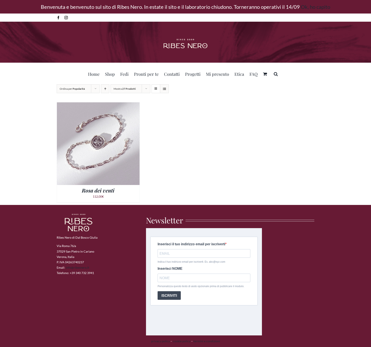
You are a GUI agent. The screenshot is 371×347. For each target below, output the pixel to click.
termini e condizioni (206, 341)
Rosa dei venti (98, 190)
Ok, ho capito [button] (315, 7)
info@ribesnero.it (77, 267)
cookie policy (181, 341)
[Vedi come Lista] (164, 89)
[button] (276, 73)
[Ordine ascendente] (105, 88)
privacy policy (160, 341)
